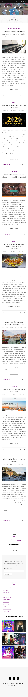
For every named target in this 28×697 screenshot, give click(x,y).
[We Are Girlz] (14, 8)
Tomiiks (5, 606)
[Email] (24, 95)
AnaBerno (13, 36)
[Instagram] (18, 678)
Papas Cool (6, 602)
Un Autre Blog (7, 609)
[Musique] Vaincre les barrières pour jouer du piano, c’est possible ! (14, 32)
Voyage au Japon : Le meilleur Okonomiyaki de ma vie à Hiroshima (14, 246)
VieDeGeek (6, 611)
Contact (12, 683)
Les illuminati (6, 599)
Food (14, 102)
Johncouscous (7, 597)
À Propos (5, 683)
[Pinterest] (22, 95)
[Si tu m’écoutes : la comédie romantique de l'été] (8, 639)
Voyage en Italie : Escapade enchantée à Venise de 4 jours (14, 323)
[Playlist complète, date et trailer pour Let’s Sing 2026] (8, 626)
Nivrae (13, 251)
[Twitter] (20, 95)
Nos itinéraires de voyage (14, 319)
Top (14, 694)
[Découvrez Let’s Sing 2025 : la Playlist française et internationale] (8, 652)
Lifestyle (14, 171)
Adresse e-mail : (8, 568)
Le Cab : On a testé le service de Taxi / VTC (14, 390)
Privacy (10, 685)
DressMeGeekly (7, 588)
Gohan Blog (6, 592)
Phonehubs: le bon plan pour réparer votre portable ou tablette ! (14, 176)
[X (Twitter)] (14, 678)
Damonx (5, 590)
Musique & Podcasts (14, 28)
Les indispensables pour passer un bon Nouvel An (14, 106)
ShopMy (19, 540)
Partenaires (19, 683)
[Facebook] (10, 678)
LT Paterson (6, 604)
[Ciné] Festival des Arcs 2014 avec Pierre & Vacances (14, 460)
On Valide (17, 685)
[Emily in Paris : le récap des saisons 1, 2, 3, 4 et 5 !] (20, 652)
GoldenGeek (6, 595)
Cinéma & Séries (14, 456)
